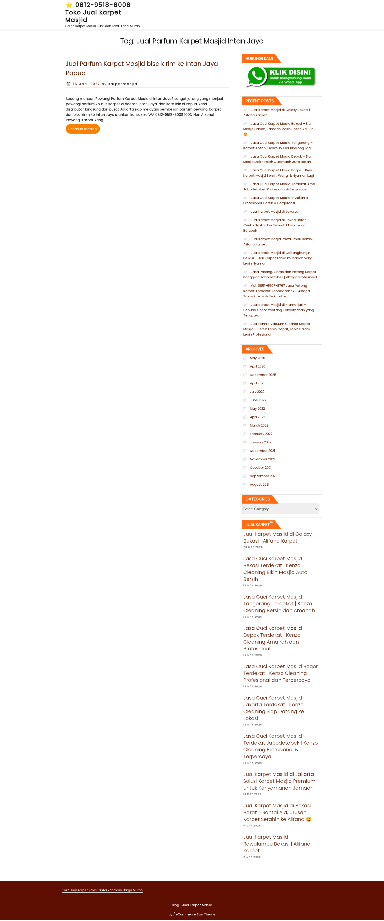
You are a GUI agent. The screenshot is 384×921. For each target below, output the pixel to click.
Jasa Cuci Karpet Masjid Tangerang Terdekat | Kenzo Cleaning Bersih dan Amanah (279, 603)
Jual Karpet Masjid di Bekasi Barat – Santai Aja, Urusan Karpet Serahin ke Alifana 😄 (277, 812)
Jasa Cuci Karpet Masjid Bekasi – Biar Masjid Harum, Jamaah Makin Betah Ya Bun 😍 (278, 128)
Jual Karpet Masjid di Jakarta (274, 211)
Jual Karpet (258, 524)
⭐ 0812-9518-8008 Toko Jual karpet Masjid (98, 12)
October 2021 (261, 467)
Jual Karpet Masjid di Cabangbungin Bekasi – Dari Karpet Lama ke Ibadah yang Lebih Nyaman (277, 258)
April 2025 (258, 383)
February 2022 (261, 433)
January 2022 (260, 442)
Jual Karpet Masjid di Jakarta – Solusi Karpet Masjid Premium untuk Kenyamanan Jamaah (280, 781)
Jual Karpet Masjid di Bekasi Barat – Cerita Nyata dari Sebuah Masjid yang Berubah (276, 225)
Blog (175, 905)
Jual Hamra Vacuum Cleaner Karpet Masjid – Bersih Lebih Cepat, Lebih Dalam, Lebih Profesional (277, 329)
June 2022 (258, 400)
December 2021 (262, 450)
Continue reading (84, 130)
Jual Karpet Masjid (197, 905)
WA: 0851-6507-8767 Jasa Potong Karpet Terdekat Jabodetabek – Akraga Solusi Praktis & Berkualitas (276, 290)
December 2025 (263, 374)
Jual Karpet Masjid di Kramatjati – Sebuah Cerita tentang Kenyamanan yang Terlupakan (278, 310)
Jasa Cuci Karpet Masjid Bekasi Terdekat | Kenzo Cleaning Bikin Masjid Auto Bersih (275, 568)
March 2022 (259, 425)
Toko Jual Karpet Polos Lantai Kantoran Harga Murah (102, 890)
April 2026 (257, 366)
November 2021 (262, 459)
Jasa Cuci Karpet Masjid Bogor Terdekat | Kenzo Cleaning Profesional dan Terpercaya (280, 673)
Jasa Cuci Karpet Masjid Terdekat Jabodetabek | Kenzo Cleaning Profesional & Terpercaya (280, 746)
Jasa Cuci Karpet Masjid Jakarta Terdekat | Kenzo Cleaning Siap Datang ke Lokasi (273, 708)
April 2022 (257, 417)
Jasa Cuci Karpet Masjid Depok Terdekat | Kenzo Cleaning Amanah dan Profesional (272, 638)
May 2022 (257, 408)
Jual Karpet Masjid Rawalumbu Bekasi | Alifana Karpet (276, 844)
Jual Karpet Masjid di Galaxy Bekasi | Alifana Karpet (277, 537)
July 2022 (257, 391)
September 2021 (263, 476)
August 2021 (259, 484)
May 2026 (257, 358)
